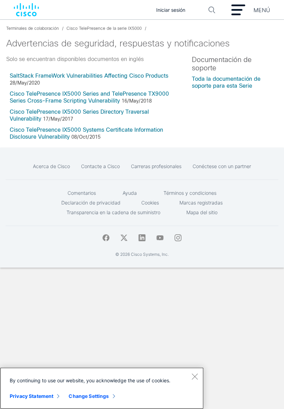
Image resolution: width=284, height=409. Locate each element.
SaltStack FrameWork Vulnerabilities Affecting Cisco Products (89, 76)
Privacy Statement (31, 396)
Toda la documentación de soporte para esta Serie (226, 82)
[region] (102, 388)
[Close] (194, 376)
